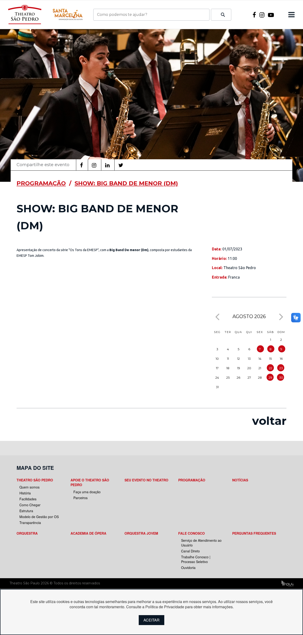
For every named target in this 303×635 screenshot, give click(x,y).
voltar (269, 421)
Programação (191, 480)
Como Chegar (29, 504)
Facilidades (27, 499)
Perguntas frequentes (254, 533)
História (25, 493)
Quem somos (29, 487)
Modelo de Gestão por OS (39, 516)
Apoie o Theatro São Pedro (90, 482)
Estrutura (26, 510)
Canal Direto (190, 551)
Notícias (240, 480)
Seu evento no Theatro (146, 480)
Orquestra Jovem (141, 533)
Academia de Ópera (88, 533)
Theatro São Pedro (35, 480)
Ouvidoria (188, 567)
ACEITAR (151, 620)
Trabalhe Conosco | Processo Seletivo (195, 559)
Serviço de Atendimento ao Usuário (201, 542)
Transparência (30, 522)
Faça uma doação (87, 491)
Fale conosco (191, 533)
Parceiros (80, 497)
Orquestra (27, 533)
